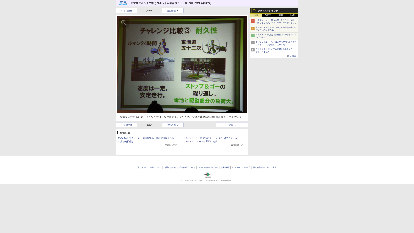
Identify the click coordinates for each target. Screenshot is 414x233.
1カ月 (292, 15)
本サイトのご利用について (149, 167)
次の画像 (171, 10)
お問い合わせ (170, 167)
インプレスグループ (241, 167)
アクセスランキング (268, 11)
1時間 (255, 15)
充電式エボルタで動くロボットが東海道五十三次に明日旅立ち (167, 3)
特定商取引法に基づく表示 (264, 167)
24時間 (268, 15)
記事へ (232, 125)
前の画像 (127, 10)
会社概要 (225, 167)
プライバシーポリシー (208, 167)
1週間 (280, 15)
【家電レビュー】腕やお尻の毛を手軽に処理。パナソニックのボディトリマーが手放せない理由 (276, 23)
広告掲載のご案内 (187, 167)
